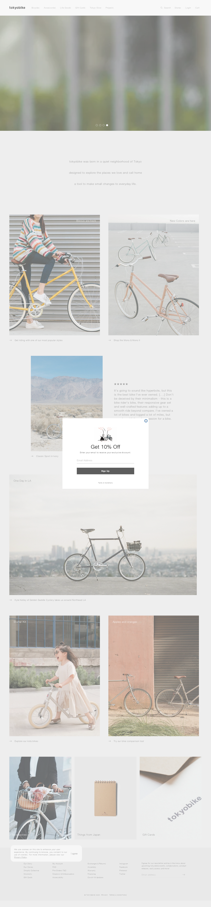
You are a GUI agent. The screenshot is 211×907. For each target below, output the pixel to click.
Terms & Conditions (105, 483)
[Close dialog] (146, 420)
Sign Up (105, 471)
